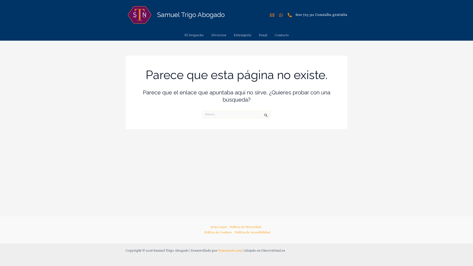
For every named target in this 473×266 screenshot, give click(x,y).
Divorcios (218, 35)
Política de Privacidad (245, 227)
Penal (263, 35)
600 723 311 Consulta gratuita (321, 14)
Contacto (282, 35)
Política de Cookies (218, 232)
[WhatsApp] (281, 15)
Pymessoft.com (230, 250)
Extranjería (242, 35)
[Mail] (272, 15)
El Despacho (194, 35)
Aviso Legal (218, 227)
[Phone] (290, 15)
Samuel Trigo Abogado (191, 14)
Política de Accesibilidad (252, 232)
